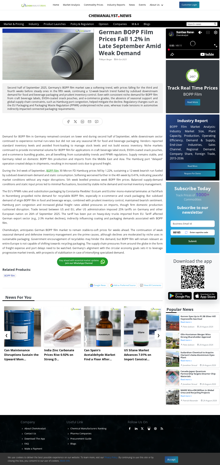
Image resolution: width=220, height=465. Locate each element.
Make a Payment (33, 448)
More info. (65, 460)
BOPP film (9, 275)
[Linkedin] (82, 121)
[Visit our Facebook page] (129, 428)
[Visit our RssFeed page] (161, 428)
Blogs (147, 24)
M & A (135, 24)
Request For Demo (192, 173)
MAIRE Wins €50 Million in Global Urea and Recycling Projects (197, 391)
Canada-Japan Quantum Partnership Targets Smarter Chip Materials (198, 374)
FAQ (26, 443)
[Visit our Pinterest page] (155, 428)
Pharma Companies (80, 433)
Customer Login (189, 4)
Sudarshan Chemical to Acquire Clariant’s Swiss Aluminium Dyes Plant (197, 355)
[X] (75, 121)
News (132, 3)
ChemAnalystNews (110, 15)
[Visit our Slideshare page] (149, 428)
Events (142, 3)
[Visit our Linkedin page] (136, 428)
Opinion (103, 24)
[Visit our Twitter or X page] (142, 428)
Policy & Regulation (82, 24)
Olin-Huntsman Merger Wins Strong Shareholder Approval (196, 335)
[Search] (215, 24)
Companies (120, 24)
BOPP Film (52, 170)
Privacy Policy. (111, 457)
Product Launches (55, 24)
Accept (171, 459)
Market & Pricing (14, 24)
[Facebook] (68, 121)
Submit (192, 241)
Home (56, 3)
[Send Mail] (89, 121)
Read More (192, 102)
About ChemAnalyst (35, 428)
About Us (155, 3)
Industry (34, 24)
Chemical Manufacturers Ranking (88, 428)
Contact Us (30, 433)
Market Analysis (71, 3)
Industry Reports (116, 3)
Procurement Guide (80, 438)
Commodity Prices (93, 3)
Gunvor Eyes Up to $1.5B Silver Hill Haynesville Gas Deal (198, 317)
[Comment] (96, 121)
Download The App (34, 438)
